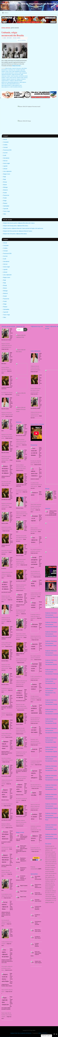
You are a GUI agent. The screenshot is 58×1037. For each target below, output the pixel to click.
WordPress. (45, 1033)
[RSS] (56, 3)
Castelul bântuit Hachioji (40, 583)
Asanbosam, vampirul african (40, 816)
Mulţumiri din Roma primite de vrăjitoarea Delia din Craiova (17, 231)
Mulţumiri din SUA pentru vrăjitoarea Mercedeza (15, 233)
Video (4, 214)
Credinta (5, 144)
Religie (4, 200)
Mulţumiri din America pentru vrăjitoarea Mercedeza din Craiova (18, 223)
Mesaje (5, 182)
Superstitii (5, 208)
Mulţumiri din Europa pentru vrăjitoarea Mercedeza (15, 225)
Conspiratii (5, 142)
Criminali (5, 147)
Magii (4, 176)
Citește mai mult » (19, 470)
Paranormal (6, 195)
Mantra (40, 1033)
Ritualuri (5, 203)
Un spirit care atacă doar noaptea (40, 731)
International (6, 158)
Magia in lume (6, 174)
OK (24, 329)
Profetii (5, 198)
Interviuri (5, 160)
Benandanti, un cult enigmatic (40, 518)
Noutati (5, 192)
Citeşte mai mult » (5, 349)
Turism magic (6, 211)
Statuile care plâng (40, 793)
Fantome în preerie (40, 493)
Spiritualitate (6, 206)
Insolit (4, 155)
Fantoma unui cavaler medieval (40, 687)
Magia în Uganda (23, 885)
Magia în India (23, 896)
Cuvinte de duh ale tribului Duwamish (38, 908)
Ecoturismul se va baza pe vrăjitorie (23, 869)
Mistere (5, 184)
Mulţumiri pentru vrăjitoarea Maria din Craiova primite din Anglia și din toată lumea (23, 228)
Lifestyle (5, 168)
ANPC (39, 868)
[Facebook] (54, 3)
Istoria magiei (6, 163)
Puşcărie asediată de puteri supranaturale (40, 709)
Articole (5, 139)
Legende (5, 166)
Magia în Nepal (23, 891)
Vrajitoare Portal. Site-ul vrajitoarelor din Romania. (29, 3)
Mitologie (5, 187)
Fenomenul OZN (7, 150)
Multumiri (5, 190)
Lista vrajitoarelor (7, 171)
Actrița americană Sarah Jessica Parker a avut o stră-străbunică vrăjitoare (21, 837)
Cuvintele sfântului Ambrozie (37, 945)
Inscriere (5, 152)
